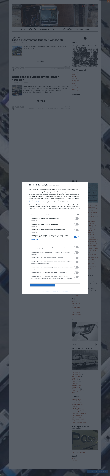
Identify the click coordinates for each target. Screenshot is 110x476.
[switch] (76, 218)
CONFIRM (42, 285)
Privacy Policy (64, 291)
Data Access (55, 291)
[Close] (84, 185)
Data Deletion (45, 291)
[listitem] (55, 215)
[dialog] (55, 238)
